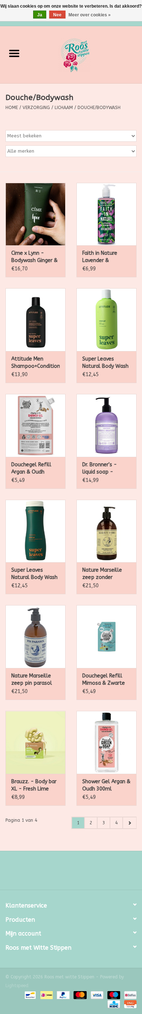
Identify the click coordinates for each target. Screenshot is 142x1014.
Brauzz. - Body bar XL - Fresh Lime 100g (33, 785)
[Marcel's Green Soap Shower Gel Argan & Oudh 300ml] (106, 742)
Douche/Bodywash (99, 107)
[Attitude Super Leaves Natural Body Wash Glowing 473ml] (35, 531)
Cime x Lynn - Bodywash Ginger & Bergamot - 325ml (34, 257)
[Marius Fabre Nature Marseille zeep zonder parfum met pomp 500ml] (106, 531)
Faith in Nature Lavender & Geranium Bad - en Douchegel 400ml (105, 257)
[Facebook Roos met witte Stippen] (64, 873)
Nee (57, 14)
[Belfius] (129, 994)
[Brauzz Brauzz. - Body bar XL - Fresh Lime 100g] (35, 742)
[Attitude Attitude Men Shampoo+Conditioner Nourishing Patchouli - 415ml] (35, 319)
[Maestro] (113, 994)
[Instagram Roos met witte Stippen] (77, 873)
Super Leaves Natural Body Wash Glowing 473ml (34, 574)
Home (11, 107)
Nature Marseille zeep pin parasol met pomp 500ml (32, 680)
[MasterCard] (79, 994)
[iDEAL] (46, 994)
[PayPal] (62, 994)
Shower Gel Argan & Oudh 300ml (106, 785)
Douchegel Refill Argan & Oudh (31, 468)
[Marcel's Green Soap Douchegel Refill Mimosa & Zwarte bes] (106, 636)
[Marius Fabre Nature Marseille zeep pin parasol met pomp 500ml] (35, 636)
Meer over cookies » (89, 14)
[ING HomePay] (129, 1003)
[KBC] (113, 1003)
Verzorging (36, 107)
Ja (39, 14)
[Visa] (96, 994)
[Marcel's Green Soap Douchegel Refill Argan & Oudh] (35, 425)
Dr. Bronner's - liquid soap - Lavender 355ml (101, 469)
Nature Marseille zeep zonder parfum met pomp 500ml (105, 574)
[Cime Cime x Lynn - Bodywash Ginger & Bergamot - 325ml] (35, 214)
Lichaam (64, 107)
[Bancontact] (29, 994)
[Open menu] (14, 53)
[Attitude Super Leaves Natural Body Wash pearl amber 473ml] (106, 319)
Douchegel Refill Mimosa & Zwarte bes (103, 680)
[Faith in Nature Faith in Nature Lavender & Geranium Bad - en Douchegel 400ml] (106, 214)
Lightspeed (16, 985)
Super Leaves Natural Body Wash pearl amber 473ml (105, 363)
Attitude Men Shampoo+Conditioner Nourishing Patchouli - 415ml (35, 363)
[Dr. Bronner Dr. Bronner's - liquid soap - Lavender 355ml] (106, 425)
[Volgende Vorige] (129, 823)
